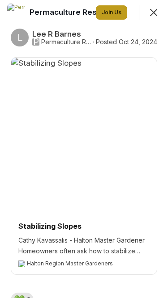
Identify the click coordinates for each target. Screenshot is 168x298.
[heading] (77, 12)
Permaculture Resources (66, 42)
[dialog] (84, 149)
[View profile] (16, 12)
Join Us (111, 12)
